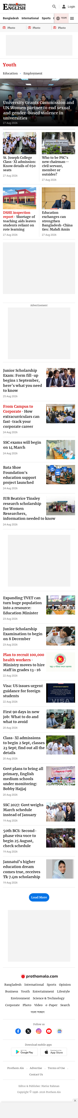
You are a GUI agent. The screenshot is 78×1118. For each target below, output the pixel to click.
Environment (20, 998)
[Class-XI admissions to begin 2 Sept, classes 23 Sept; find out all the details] (60, 745)
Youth (25, 991)
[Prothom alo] (14, 6)
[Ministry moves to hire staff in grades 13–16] (60, 662)
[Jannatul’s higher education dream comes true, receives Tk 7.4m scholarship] (60, 869)
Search (65, 1005)
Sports (46, 18)
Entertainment (43, 991)
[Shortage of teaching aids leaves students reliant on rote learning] (19, 198)
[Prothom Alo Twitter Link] (30, 1031)
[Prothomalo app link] (24, 1052)
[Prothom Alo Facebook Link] (20, 1031)
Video (38, 1005)
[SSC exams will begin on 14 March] (60, 449)
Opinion (65, 984)
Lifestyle (63, 991)
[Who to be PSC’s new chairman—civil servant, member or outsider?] (58, 143)
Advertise (36, 1068)
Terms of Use (56, 1068)
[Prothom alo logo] (39, 977)
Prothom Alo (15, 1068)
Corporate (12, 1005)
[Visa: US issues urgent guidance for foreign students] (60, 693)
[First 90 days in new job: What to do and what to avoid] (60, 719)
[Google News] (59, 1031)
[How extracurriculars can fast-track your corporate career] (60, 413)
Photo (27, 1005)
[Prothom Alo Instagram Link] (40, 1031)
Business (11, 991)
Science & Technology (48, 998)
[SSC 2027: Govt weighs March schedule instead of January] (60, 812)
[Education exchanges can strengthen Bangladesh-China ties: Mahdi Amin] (58, 198)
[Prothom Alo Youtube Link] (51, 1031)
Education (10, 73)
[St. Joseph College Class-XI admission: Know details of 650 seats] (19, 143)
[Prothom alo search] (54, 6)
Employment (33, 73)
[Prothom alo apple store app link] (53, 1052)
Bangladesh (11, 18)
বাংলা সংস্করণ (38, 1012)
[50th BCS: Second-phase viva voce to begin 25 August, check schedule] (60, 838)
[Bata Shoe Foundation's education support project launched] (60, 474)
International (30, 18)
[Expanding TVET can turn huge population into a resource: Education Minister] (60, 605)
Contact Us (36, 1074)
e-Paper (51, 1005)
